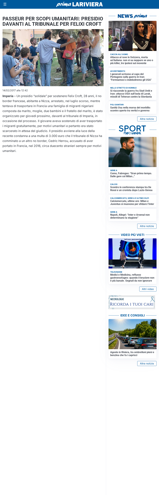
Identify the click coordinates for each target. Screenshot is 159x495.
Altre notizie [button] (147, 118)
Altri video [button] (148, 289)
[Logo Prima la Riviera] (79, 4)
